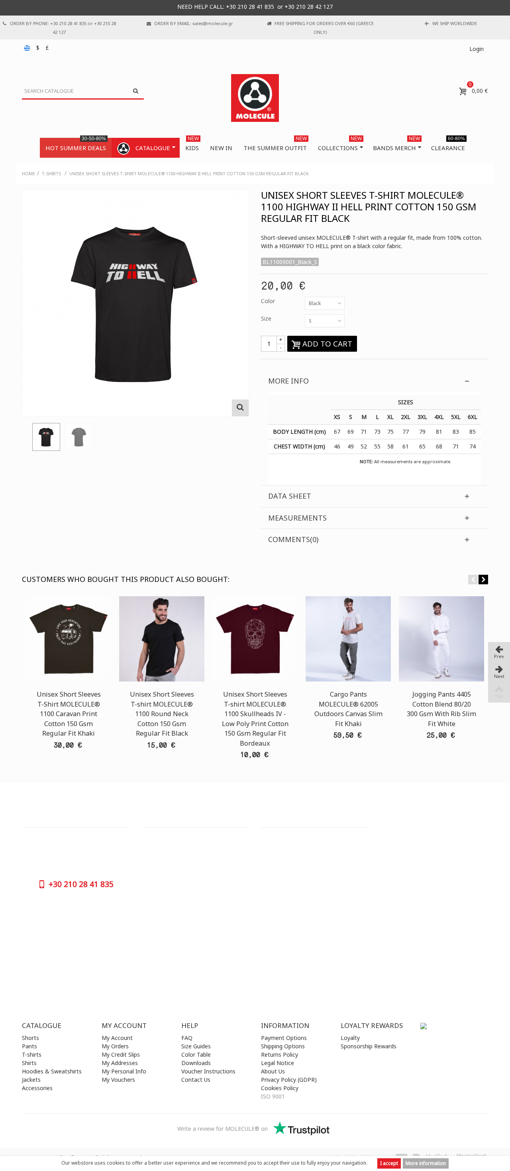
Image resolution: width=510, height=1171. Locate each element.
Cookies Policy (279, 1088)
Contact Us (195, 1079)
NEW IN (221, 148)
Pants (29, 1046)
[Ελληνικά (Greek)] (28, 47)
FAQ (186, 1038)
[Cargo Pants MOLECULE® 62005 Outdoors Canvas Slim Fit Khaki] (348, 638)
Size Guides (196, 1046)
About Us (273, 1071)
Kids (192, 145)
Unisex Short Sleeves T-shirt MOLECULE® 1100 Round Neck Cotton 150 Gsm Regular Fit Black (162, 714)
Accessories (37, 1088)
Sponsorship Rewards (368, 1046)
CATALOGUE (152, 148)
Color (269, 301)
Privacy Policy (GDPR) (289, 1079)
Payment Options (284, 1038)
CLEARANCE (448, 145)
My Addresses (120, 1063)
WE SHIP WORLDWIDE (454, 23)
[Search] (135, 91)
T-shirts (31, 1054)
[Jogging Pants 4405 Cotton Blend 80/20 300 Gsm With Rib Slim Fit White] (441, 638)
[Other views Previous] (26, 439)
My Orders (115, 1046)
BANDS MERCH (396, 145)
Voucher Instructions (208, 1071)
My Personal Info (124, 1071)
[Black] (46, 437)
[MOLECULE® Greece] (255, 98)
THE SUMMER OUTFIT (275, 145)
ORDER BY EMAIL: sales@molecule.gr (193, 23)
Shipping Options (283, 1046)
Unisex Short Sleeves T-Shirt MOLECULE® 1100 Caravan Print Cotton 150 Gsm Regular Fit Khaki (69, 714)
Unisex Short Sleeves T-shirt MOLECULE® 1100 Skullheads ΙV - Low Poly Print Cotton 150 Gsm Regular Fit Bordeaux (255, 718)
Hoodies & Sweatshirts (52, 1071)
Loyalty (350, 1038)
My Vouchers (118, 1079)
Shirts (29, 1063)
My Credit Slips (121, 1054)
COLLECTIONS (340, 145)
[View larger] (240, 407)
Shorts (30, 1038)
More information (426, 1163)
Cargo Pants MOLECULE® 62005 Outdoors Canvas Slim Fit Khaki (348, 709)
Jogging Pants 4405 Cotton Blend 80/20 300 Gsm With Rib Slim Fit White (441, 709)
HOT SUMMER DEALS (75, 145)
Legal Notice (277, 1063)
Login (476, 49)
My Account (117, 1038)
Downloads (196, 1063)
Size (267, 318)
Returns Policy (279, 1054)
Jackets (31, 1079)
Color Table (196, 1054)
